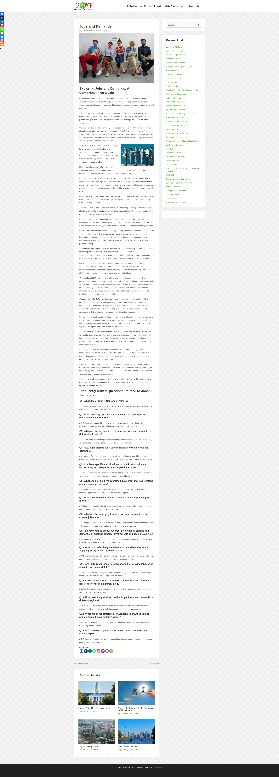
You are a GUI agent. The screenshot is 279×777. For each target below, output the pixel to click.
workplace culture (86, 152)
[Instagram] (98, 651)
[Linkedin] (90, 651)
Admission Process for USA (177, 133)
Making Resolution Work (176, 191)
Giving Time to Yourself (175, 106)
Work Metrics (171, 137)
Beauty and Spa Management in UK (180, 113)
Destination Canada (127, 746)
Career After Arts (173, 129)
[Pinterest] (103, 651)
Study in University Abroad (177, 202)
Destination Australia (174, 198)
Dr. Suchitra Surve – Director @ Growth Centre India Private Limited (155, 6)
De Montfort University (175, 157)
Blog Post (81, 711)
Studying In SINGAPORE (176, 153)
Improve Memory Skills (175, 102)
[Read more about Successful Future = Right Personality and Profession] (136, 693)
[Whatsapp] (94, 651)
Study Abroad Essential (175, 63)
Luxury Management (174, 78)
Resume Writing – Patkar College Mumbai (183, 141)
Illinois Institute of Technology (178, 179)
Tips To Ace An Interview (176, 110)
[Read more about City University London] (96, 731)
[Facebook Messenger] (107, 651)
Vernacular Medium (174, 47)
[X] (86, 651)
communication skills (112, 284)
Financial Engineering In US (177, 55)
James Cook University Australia (94, 708)
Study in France (172, 70)
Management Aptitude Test (177, 121)
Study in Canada (172, 175)
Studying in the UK (173, 86)
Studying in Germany (174, 145)
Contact (199, 6)
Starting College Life (174, 51)
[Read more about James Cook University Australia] (96, 693)
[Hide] (1, 48)
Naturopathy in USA (174, 98)
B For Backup (171, 82)
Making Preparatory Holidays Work (180, 66)
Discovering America (174, 164)
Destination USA (172, 161)
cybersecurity (84, 526)
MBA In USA (171, 149)
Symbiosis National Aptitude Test (179, 183)
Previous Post (81, 663)
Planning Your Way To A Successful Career (183, 90)
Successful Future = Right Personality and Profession (136, 709)
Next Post (154, 663)
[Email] (2, 33)
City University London (89, 746)
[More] (111, 651)
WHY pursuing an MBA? (175, 117)
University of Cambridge (176, 94)
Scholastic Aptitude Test (176, 125)
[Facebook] (81, 651)
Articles (190, 6)
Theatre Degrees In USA (176, 187)
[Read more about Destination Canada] (136, 731)
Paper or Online (172, 194)
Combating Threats (174, 74)
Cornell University (173, 59)
